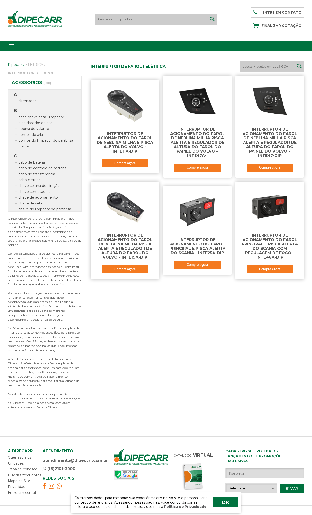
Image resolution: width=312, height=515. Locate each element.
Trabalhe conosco (22, 469)
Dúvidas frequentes (24, 475)
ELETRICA (35, 64)
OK (225, 502)
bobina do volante (34, 129)
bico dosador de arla (35, 123)
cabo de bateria (32, 162)
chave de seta (30, 203)
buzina (24, 146)
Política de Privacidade (184, 507)
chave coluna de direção (39, 186)
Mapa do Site (19, 481)
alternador (27, 101)
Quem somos (19, 457)
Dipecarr (16, 64)
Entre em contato (23, 492)
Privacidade (18, 487)
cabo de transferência (37, 174)
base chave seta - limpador (41, 117)
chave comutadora (34, 192)
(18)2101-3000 (60, 468)
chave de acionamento (38, 197)
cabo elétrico (29, 180)
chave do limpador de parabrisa (45, 209)
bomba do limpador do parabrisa (46, 140)
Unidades (16, 463)
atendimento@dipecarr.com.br (75, 460)
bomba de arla (31, 134)
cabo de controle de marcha (43, 168)
